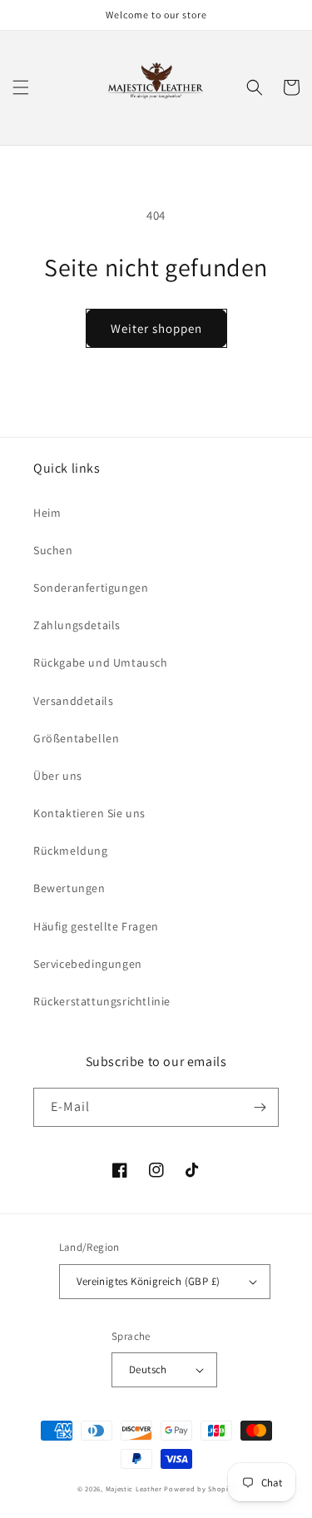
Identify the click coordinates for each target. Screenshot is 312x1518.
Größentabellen (76, 738)
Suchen (53, 550)
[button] (20, 87)
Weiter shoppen (156, 328)
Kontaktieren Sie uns (89, 813)
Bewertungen (69, 888)
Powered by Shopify (199, 1488)
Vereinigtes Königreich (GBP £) (148, 1281)
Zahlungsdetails (77, 625)
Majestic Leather (134, 1488)
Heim (47, 512)
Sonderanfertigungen (90, 587)
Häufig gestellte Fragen (96, 926)
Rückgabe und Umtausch (100, 662)
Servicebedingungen (87, 963)
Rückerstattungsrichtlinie (102, 1001)
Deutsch (148, 1369)
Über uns (57, 775)
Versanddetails (73, 700)
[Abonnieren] (259, 1107)
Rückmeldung (70, 850)
